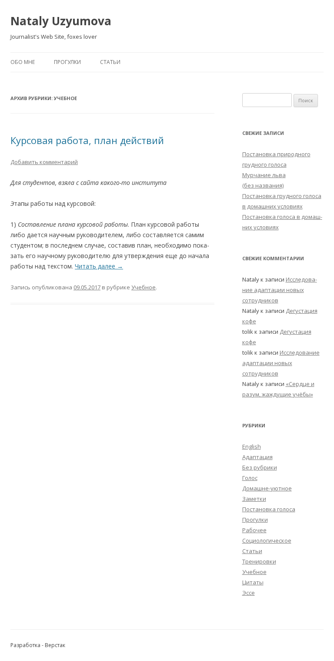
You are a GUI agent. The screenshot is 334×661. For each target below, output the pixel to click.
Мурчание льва (264, 175)
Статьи (110, 62)
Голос (249, 478)
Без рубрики (259, 467)
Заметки (254, 499)
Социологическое (266, 540)
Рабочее (254, 530)
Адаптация (257, 457)
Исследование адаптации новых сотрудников (279, 289)
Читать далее (99, 266)
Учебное (143, 287)
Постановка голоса (268, 509)
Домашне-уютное (267, 488)
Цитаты (253, 582)
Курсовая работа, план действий (87, 140)
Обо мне (22, 62)
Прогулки (67, 62)
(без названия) (263, 185)
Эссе (248, 593)
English (251, 446)
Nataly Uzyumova (60, 21)
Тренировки (259, 561)
